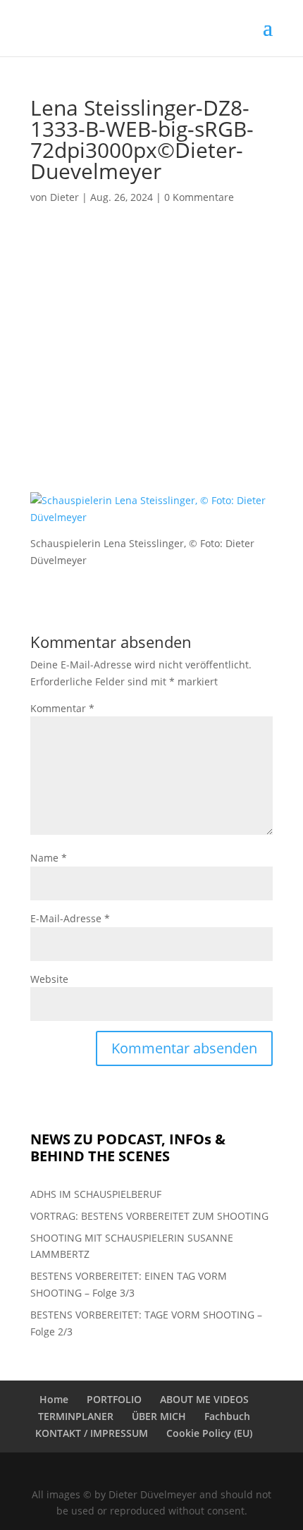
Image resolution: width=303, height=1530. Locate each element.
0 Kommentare (199, 197)
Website (49, 979)
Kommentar (62, 708)
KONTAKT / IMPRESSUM (91, 1433)
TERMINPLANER (75, 1416)
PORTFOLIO (114, 1399)
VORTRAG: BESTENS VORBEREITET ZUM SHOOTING (149, 1216)
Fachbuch (227, 1416)
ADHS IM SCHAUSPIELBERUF (95, 1194)
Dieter (64, 197)
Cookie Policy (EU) (209, 1433)
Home (53, 1399)
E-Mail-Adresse (70, 918)
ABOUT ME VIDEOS (204, 1399)
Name (48, 857)
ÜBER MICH (159, 1416)
